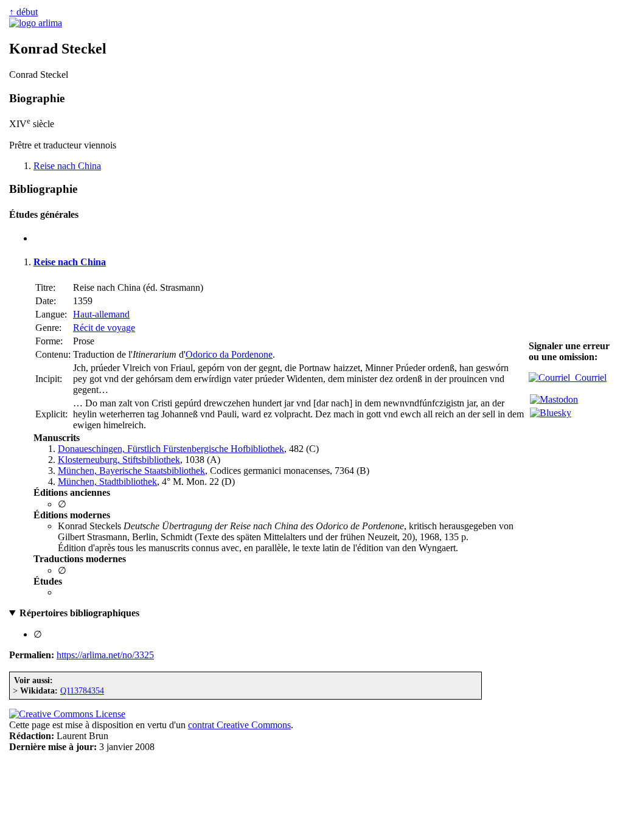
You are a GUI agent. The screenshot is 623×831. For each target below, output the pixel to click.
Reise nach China (67, 166)
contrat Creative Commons (239, 725)
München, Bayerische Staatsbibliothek (131, 470)
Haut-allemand (101, 314)
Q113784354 (82, 690)
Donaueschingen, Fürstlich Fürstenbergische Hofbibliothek (171, 448)
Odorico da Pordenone (229, 354)
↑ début (23, 12)
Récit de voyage (104, 327)
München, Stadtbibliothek (107, 481)
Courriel (588, 377)
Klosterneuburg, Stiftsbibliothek (119, 459)
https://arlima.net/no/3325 (105, 655)
